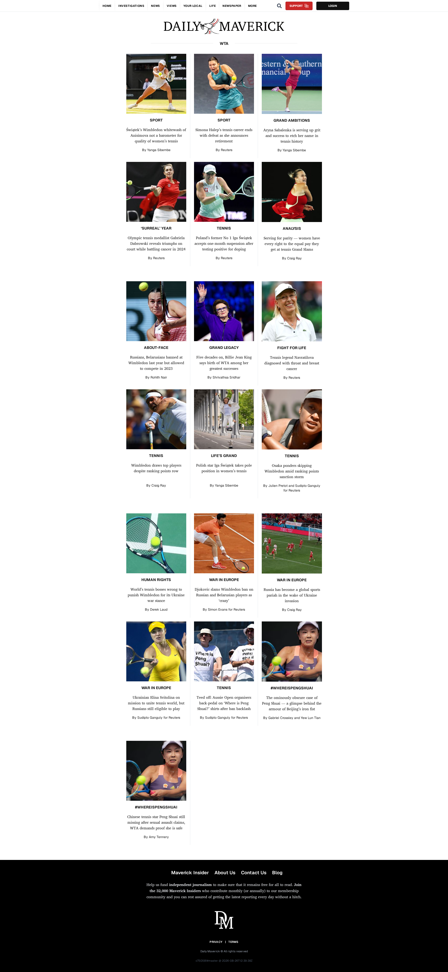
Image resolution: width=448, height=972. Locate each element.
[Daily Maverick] (224, 26)
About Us (224, 873)
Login (332, 6)
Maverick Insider (190, 873)
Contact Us (253, 873)
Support (296, 6)
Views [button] (172, 6)
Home (107, 6)
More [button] (252, 6)
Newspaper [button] (231, 6)
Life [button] (212, 6)
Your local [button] (192, 6)
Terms (233, 942)
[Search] (279, 6)
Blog (277, 873)
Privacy (216, 942)
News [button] (155, 6)
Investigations (131, 6)
